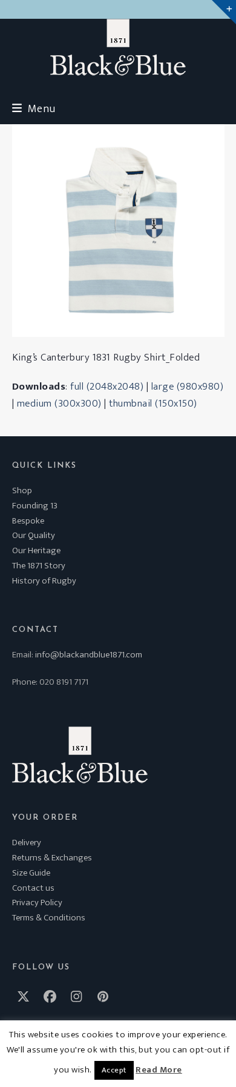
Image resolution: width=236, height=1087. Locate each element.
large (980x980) (187, 386)
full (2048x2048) (106, 386)
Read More (159, 1070)
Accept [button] (114, 1070)
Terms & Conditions (48, 917)
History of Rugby (44, 580)
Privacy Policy (37, 902)
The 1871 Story (38, 565)
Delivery (26, 842)
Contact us (33, 888)
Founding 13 (34, 505)
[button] (34, 108)
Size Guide (31, 872)
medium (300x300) (59, 403)
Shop (22, 490)
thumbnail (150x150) (153, 403)
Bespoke (28, 520)
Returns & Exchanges (52, 857)
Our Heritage (36, 550)
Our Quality (33, 535)
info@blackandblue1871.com (88, 654)
